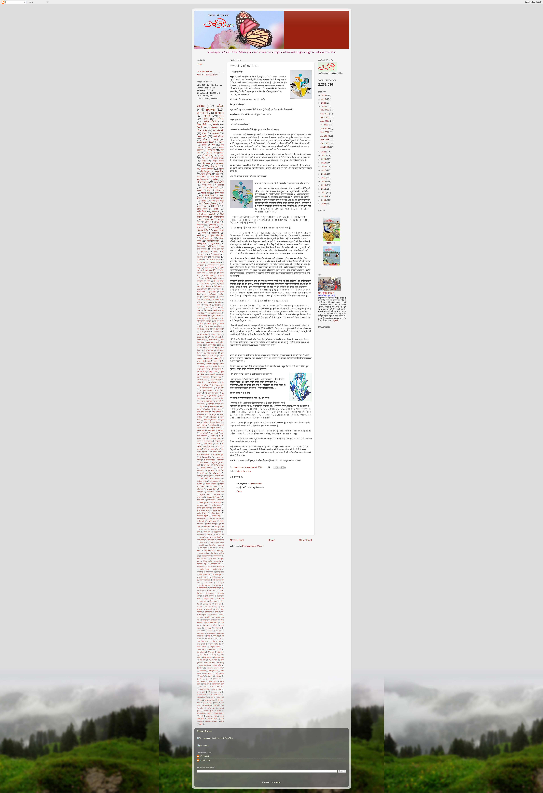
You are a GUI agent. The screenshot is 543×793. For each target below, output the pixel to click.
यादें (209, 147)
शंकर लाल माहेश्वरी (210, 662)
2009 (323, 200)
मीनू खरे (202, 406)
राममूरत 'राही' (200, 649)
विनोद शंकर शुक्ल (219, 657)
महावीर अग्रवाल (211, 484)
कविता (220, 106)
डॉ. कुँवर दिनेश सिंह (215, 236)
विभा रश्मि (202, 660)
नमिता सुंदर (203, 601)
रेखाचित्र (207, 409)
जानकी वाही (200, 572)
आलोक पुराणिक (211, 545)
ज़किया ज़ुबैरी (200, 692)
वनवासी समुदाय (208, 710)
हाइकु (216, 139)
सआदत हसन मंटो (218, 249)
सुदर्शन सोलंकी (216, 316)
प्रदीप (216, 612)
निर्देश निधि (215, 206)
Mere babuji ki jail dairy (207, 75)
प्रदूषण (199, 190)
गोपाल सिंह (218, 561)
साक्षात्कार (215, 212)
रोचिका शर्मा (211, 652)
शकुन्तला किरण (205, 494)
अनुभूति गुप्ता (217, 532)
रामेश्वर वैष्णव (211, 649)
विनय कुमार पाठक (202, 412)
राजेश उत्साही (201, 644)
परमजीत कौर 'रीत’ (210, 356)
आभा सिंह (201, 545)
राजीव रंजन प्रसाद (202, 641)
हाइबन (215, 252)
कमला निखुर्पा (219, 230)
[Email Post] (269, 467)
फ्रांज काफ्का (214, 481)
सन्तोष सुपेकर (216, 505)
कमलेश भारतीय (203, 553)
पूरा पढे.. (336, 320)
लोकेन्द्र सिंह (201, 244)
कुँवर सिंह (213, 553)
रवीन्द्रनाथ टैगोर (213, 241)
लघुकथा (210, 109)
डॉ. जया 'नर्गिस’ (207, 582)
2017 (323, 170)
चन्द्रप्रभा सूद (216, 377)
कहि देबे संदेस (201, 372)
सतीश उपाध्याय (216, 503)
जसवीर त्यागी (217, 569)
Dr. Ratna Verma (204, 71)
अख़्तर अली (205, 193)
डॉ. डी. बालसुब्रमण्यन (215, 153)
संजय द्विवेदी (211, 500)
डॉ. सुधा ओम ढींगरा (211, 393)
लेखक (216, 209)
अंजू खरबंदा (200, 265)
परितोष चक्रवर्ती (219, 465)
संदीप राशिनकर (211, 417)
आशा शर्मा (221, 545)
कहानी (215, 124)
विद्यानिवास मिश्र (202, 316)
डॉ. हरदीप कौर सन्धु (208, 596)
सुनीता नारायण (201, 681)
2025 (323, 99)
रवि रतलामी (208, 638)
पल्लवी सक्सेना (219, 398)
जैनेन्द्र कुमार (209, 572)
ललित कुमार (220, 652)
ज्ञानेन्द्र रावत (219, 572)
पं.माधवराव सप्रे (207, 604)
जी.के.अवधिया (213, 318)
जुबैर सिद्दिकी (208, 444)
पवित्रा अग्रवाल (206, 468)
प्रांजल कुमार (208, 476)
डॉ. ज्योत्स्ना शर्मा (207, 220)
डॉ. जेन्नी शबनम (203, 182)
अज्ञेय (204, 294)
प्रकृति (204, 145)
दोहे (203, 166)
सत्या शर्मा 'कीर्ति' (202, 289)
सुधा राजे (199, 679)
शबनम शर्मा (200, 364)
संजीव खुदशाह (204, 503)
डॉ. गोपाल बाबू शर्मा (218, 385)
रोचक (204, 133)
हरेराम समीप (207, 527)
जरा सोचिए (206, 300)
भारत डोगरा (201, 177)
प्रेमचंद (216, 222)
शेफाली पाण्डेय (217, 665)
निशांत (221, 142)
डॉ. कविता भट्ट (208, 155)
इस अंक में (219, 112)
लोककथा (200, 260)
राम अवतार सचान (203, 334)
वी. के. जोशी (213, 660)
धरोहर (205, 139)
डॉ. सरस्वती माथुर (209, 460)
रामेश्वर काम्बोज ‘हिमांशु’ (205, 142)
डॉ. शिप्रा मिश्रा (202, 302)
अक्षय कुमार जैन (218, 526)
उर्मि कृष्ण (212, 548)
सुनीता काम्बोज (217, 679)
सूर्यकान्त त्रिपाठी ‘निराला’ (212, 422)
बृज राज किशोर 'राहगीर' (211, 622)
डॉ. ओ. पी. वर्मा (209, 348)
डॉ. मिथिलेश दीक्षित (202, 588)
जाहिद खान (200, 318)
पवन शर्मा (199, 607)
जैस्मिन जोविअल (216, 380)
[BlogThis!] (276, 467)
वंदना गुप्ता (214, 655)
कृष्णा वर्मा (212, 225)
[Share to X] (279, 467)
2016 (323, 174)
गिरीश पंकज (206, 163)
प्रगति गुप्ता (212, 273)
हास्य (222, 155)
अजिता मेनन (206, 532)
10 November (255, 484)
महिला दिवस (206, 185)
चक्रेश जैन (205, 377)
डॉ (217, 444)
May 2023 (325, 132)
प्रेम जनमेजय (242, 471)
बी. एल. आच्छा (208, 276)
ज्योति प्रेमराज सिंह (204, 574)
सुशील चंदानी (212, 292)
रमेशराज (208, 286)
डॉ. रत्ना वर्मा (202, 112)
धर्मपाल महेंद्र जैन (215, 695)
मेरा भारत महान (206, 705)
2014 (323, 181)
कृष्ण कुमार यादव (218, 201)
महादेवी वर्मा (208, 358)
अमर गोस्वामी (201, 430)
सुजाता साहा (201, 337)
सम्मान (222, 364)
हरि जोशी (218, 337)
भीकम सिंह (217, 305)
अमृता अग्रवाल (219, 534)
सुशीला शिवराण (202, 513)
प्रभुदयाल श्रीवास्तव (206, 401)
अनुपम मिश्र (219, 171)
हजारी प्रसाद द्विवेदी (215, 518)
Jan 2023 (324, 147)
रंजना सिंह (216, 636)
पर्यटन (207, 222)
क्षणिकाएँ (221, 185)
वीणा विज (220, 492)
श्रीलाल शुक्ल (212, 415)
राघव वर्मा (216, 705)
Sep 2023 (325, 117)
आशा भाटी (214, 433)
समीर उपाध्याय (220, 673)
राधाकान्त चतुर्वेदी (213, 644)
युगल (208, 636)
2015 (323, 178)
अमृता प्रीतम (203, 537)
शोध (213, 145)
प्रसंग (199, 476)
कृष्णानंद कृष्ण (217, 556)
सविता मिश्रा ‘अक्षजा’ (210, 420)
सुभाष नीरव (215, 244)
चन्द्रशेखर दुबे (215, 564)
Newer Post (237, 540)
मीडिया (218, 326)
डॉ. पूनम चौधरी (219, 321)
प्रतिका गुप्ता (208, 612)
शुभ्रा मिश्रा (200, 500)
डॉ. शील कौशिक (204, 284)
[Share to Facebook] (282, 467)
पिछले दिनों (209, 609)
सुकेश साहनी (214, 166)
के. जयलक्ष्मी (211, 374)
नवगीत (204, 201)
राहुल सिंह (206, 278)
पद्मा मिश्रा (206, 465)
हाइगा (200, 724)
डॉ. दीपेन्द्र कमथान (206, 388)
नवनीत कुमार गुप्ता (214, 254)
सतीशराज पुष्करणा (202, 505)
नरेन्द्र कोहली (213, 601)
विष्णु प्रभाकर (216, 412)
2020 (323, 159)
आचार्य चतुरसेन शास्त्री (217, 542)
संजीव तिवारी (201, 212)
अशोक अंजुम (210, 540)
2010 (323, 196)
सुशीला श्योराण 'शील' (218, 684)
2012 (323, 189)
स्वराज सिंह (216, 516)
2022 (323, 152)
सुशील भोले (216, 511)
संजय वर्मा (221, 500)
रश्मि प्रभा (206, 310)
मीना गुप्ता (218, 631)
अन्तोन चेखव (200, 534)
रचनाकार (215, 308)
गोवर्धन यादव (219, 193)
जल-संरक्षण (220, 163)
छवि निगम (211, 566)
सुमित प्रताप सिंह (203, 511)
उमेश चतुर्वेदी (203, 548)
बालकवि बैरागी (209, 617)
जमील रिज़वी (220, 566)
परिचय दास (218, 604)
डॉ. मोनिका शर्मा (214, 588)
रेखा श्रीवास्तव (201, 652)
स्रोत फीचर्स (210, 121)
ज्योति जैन (200, 382)
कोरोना (221, 169)
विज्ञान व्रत (217, 409)
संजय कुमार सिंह (213, 670)
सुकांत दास (218, 676)
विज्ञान (204, 161)
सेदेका (222, 721)
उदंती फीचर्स (218, 136)
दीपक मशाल (204, 463)
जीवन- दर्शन (202, 130)
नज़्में (212, 697)
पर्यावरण (220, 118)
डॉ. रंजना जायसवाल (203, 454)
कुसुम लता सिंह (216, 689)
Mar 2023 (325, 140)
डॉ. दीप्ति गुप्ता (220, 582)
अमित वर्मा (209, 534)
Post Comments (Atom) (252, 546)
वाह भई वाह (216, 334)
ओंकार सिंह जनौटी (208, 550)
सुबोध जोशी (212, 681)
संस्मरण (214, 127)
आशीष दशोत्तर (213, 340)
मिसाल (207, 308)
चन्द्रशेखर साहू (201, 566)
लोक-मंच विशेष (202, 230)
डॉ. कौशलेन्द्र (212, 382)
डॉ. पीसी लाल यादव (205, 585)
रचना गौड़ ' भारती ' (218, 329)
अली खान (221, 430)
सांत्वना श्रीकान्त (215, 289)
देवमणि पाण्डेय (201, 246)
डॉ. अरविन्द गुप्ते (201, 577)
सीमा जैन (210, 676)
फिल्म (198, 305)
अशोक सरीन (203, 542)
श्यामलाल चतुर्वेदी (212, 364)
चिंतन (204, 233)
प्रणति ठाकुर (204, 473)
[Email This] (274, 467)
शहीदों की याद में (219, 713)
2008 (323, 204)
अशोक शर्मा (220, 540)
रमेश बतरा (213, 487)
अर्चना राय (200, 281)
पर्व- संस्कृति (218, 130)
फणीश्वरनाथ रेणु (202, 481)
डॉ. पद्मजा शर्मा (208, 350)
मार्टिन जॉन (209, 631)
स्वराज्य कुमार (201, 518)
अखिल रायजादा (203, 529)
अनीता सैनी (216, 366)
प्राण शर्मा (218, 401)
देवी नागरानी (212, 246)
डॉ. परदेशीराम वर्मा (210, 187)
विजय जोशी (201, 124)
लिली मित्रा (217, 286)
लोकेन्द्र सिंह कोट (204, 655)
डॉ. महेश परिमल (217, 158)
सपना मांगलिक (208, 673)
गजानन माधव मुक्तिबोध (204, 441)
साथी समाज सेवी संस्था (211, 721)
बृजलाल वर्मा (207, 305)
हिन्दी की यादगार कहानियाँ (206, 214)
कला (217, 174)
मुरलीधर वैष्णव (212, 406)
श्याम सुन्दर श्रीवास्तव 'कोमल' (215, 668)
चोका (208, 281)
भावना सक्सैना (219, 182)
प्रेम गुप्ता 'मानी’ (202, 257)
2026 (323, 95)
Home (271, 540)
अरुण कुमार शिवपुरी (215, 537)
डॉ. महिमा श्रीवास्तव (210, 353)
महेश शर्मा (218, 628)
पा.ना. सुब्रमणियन (210, 700)
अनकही (207, 115)
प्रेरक (206, 118)
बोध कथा (200, 225)
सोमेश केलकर (215, 513)
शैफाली (201, 716)
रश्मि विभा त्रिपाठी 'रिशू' (215, 198)
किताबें (199, 127)
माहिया (214, 284)
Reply (239, 491)
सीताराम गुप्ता (201, 262)
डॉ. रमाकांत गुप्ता (218, 454)
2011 (323, 193)
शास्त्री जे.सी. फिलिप (205, 665)
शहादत (209, 713)
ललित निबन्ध (202, 209)
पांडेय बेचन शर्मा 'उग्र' (211, 607)
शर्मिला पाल (200, 497)
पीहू (216, 609)
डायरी (199, 236)
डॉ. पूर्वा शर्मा (220, 388)
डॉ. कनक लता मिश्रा (203, 580)
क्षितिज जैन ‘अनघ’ (202, 558)
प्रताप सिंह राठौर (215, 302)
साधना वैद (202, 676)
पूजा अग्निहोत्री (207, 703)
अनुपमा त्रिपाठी (215, 428)
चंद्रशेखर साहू (201, 564)
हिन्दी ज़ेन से (219, 190)
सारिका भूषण (204, 366)
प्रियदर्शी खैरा (219, 476)
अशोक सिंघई (204, 433)
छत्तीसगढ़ (216, 179)
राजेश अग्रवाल (216, 641)
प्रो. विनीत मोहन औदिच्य (210, 479)
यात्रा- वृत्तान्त (218, 161)
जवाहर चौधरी (219, 217)
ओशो (213, 436)
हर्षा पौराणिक (220, 686)
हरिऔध (212, 686)
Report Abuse (204, 731)
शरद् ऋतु (220, 662)
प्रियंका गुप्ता (205, 171)
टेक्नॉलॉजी (215, 233)
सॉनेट (210, 337)
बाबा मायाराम (216, 257)
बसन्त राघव (200, 404)
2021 (323, 155)
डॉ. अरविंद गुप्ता (216, 574)
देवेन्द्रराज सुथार (208, 598)
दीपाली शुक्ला (211, 324)
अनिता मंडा (213, 294)
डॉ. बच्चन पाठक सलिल (211, 449)
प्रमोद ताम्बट (216, 473)
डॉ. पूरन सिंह (217, 585)
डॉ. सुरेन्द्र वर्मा (210, 593)
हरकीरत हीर (200, 521)
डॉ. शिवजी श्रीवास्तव (208, 203)
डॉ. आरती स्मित (208, 196)
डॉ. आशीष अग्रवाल (215, 577)
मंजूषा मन (199, 308)
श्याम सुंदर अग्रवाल (211, 716)
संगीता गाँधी (202, 670)
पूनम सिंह (221, 470)
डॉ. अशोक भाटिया (210, 345)
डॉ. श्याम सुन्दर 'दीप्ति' (209, 270)
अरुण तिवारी (200, 540)
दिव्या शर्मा (220, 460)
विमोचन (219, 710)
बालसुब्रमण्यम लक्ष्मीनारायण (209, 620)
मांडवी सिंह (200, 631)
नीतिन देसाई (220, 697)
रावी (220, 649)
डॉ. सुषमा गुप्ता (207, 238)
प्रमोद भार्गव (202, 136)
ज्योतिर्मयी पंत (217, 300)
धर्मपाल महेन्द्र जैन (202, 697)
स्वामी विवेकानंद (202, 425)
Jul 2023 (324, 125)
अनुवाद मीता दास (204, 689)
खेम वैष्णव (213, 558)
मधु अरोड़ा (208, 628)
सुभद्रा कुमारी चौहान (203, 508)
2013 (323, 185)
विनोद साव (211, 150)
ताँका (201, 324)
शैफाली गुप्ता (200, 668)
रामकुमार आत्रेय (215, 646)
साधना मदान (201, 292)
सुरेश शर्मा (206, 684)
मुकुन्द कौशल (200, 633)
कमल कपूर (220, 550)
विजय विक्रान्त (207, 657)
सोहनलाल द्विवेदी (202, 516)
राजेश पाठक (217, 332)
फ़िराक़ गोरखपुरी (212, 614)
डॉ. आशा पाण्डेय (218, 281)
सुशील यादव (217, 278)
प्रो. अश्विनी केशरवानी (205, 169)
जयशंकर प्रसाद (204, 569)
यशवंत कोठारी (214, 227)
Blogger (276, 782)
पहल (200, 700)
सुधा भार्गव (204, 252)
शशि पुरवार (200, 415)
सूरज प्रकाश (206, 174)
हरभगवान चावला (215, 262)
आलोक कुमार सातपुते (203, 369)
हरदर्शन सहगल (211, 521)
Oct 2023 (324, 114)
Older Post (305, 540)
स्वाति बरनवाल (203, 686)
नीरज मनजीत (207, 398)
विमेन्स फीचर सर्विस (213, 260)
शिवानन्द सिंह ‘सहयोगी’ (214, 497)
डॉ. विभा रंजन (210, 590)
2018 (323, 167)
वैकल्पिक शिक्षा (201, 713)
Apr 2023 (324, 136)
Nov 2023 (325, 110)
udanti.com (205, 760)
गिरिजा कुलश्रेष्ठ (207, 561)
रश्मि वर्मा (218, 638)
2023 (323, 107)
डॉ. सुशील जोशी (211, 396)
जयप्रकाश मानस (202, 380)
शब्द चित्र (217, 494)
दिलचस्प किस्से (201, 695)
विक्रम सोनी (217, 361)
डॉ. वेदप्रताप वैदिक (206, 457)
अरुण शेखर (211, 430)
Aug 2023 (325, 121)
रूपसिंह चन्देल (211, 708)
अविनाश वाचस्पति (209, 297)
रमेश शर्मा (218, 358)
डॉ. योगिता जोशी (215, 452)
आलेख (200, 106)
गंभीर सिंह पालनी (215, 439)
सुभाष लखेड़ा (217, 508)
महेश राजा (220, 404)
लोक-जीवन (210, 492)
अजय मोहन (214, 529)
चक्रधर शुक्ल (210, 342)
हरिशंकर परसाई (211, 524)
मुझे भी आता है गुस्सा (203, 329)
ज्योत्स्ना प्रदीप (209, 268)
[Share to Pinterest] (284, 467)
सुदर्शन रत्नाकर (202, 179)
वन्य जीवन (215, 177)
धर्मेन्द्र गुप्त (220, 598)
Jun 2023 (324, 128)
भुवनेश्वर (215, 625)
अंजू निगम (213, 425)
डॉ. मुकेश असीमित (206, 390)
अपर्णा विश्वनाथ (211, 265)
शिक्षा (208, 190)
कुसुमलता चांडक (206, 556)
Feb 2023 (325, 143)
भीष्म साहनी (206, 625)
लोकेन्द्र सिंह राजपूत (214, 313)
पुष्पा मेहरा (211, 470)
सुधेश (207, 679)
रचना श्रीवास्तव (205, 332)
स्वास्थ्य (215, 133)
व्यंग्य (249, 471)
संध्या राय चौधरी (212, 719)
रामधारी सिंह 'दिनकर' (203, 361)
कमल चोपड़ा (217, 369)
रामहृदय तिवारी (211, 489)
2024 (323, 103)
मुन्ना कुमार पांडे (211, 633)
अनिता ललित (201, 340)
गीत (203, 158)
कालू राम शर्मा (213, 372)
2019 (323, 163)
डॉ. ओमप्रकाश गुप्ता (214, 692)
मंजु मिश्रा (211, 404)
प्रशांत (216, 703)
